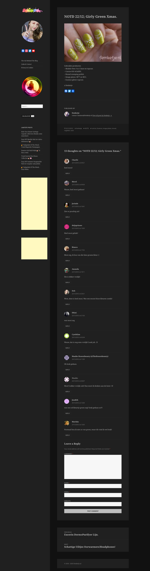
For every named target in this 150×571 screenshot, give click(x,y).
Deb (73, 291)
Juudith (75, 400)
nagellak (67, 130)
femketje (79, 128)
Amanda (75, 269)
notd (72, 130)
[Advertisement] (34, 204)
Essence (99, 128)
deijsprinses (77, 225)
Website (67, 501)
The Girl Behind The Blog (29, 61)
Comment (68, 454)
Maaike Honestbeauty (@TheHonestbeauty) (90, 356)
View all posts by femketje (101, 115)
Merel (74, 182)
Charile (75, 160)
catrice (94, 128)
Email (67, 492)
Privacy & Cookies (27, 68)
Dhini (74, 313)
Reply (68, 173)
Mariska (75, 422)
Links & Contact (26, 64)
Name (67, 483)
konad (114, 128)
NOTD (87, 128)
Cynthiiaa (76, 334)
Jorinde (75, 203)
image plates (107, 128)
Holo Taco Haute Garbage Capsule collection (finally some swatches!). (31, 134)
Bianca (75, 247)
